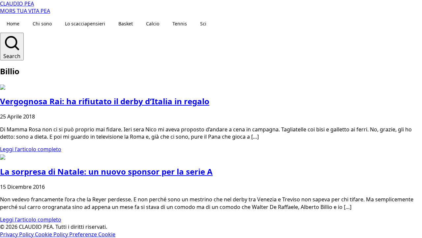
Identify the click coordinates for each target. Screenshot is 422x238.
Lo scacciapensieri (85, 23)
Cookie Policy (52, 234)
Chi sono (42, 23)
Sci (203, 23)
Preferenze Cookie (92, 234)
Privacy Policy (17, 234)
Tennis (179, 23)
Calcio (152, 23)
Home (13, 23)
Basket (125, 23)
